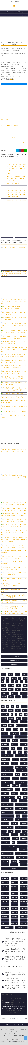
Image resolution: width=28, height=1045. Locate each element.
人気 (23, 12)
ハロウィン (21, 808)
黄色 (21, 714)
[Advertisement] (14, 27)
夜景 (3, 678)
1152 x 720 (17, 176)
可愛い (10, 710)
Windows (24, 785)
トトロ (3, 831)
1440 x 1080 (22, 166)
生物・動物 (11, 685)
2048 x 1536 (23, 886)
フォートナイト (21, 857)
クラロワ (24, 865)
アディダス (15, 838)
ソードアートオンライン (8, 770)
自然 (22, 15)
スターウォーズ (21, 755)
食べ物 (12, 748)
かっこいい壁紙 (5, 785)
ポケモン (17, 789)
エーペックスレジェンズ (8, 816)
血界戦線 (14, 861)
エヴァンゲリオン (7, 737)
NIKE (14, 823)
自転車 (18, 816)
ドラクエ (21, 853)
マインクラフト (5, 778)
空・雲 (25, 678)
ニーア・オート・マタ (21, 827)
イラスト (13, 15)
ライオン (7, 767)
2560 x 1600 (14, 901)
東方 (24, 759)
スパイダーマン (21, 782)
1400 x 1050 (14, 166)
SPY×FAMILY (5, 861)
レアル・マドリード (22, 842)
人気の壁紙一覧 (14, 664)
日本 (18, 718)
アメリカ (15, 729)
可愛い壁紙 (15, 785)
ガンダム (25, 816)
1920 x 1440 (14, 886)
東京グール (15, 778)
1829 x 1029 (21, 193)
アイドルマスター (7, 804)
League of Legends (7, 812)
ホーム (3, 12)
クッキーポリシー (8, 1035)
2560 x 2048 (5, 893)
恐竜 (25, 789)
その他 (24, 697)
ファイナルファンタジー (21, 737)
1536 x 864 (5, 916)
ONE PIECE (24, 722)
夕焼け (14, 722)
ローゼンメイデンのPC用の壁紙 (9, 125)
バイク (10, 689)
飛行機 (3, 689)
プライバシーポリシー (16, 1033)
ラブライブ (23, 793)
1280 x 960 (24, 878)
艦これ (17, 774)
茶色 (5, 733)
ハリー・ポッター (21, 819)
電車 (25, 685)
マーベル (14, 763)
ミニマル (14, 744)
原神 (11, 831)
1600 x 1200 (10, 168)
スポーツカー (5, 714)
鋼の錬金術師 (7, 819)
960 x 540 (10, 187)
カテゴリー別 (13, 12)
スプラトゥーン (21, 812)
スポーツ (14, 693)
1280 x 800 (5, 897)
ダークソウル (5, 763)
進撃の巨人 (15, 740)
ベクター (24, 744)
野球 (25, 689)
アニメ (3, 15)
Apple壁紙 (23, 838)
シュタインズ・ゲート (7, 774)
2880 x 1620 (14, 923)
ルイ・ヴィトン (5, 842)
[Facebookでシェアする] (20, 150)
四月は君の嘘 (5, 834)
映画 (11, 697)
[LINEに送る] (25, 150)
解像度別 (19, 12)
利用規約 (7, 1002)
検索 (7, 12)
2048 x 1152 (18, 195)
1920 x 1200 (10, 180)
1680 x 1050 (21, 178)
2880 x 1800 (23, 901)
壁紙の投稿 (21, 1035)
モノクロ (19, 748)
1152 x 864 (18, 164)
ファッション (5, 801)
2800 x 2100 (14, 889)
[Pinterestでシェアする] (22, 150)
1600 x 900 (14, 193)
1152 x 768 (10, 200)
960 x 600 (10, 176)
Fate (3, 752)
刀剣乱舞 (24, 823)
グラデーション (5, 759)
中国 (5, 793)
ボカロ (5, 722)
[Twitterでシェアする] (17, 150)
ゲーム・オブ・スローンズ (8, 797)
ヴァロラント (23, 740)
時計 (13, 842)
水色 (26, 714)
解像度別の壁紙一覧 (15, 660)
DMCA (15, 1035)
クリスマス (24, 778)
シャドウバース (7, 827)
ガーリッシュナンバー (14, 846)
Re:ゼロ (25, 831)
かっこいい (24, 706)
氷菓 (24, 834)
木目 (20, 752)
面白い (25, 797)
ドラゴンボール (14, 733)
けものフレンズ (23, 861)
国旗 (25, 752)
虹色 (25, 774)
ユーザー (14, 137)
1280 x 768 (17, 183)
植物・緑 (14, 678)
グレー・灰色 (5, 744)
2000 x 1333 (21, 927)
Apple (8, 752)
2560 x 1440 (15, 197)
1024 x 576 (17, 187)
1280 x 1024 (10, 173)
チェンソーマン (5, 838)
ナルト (3, 740)
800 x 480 (10, 183)
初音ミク (4, 725)
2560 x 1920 (5, 889)
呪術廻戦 (14, 868)
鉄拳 (14, 801)
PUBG (23, 849)
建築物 (18, 697)
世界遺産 (4, 697)
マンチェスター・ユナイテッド (9, 849)
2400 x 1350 (23, 920)
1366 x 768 (10, 191)
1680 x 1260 (18, 168)
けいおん (14, 834)
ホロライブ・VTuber (7, 853)
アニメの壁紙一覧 (14, 657)
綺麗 (3, 706)
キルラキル (5, 865)
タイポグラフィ (23, 801)
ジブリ (21, 770)
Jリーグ (21, 804)
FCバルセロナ (5, 823)
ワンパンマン (7, 782)
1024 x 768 (10, 164)
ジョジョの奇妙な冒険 (7, 789)
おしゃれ (8, 729)
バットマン (7, 755)
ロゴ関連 (11, 725)
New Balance (14, 865)
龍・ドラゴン (5, 748)
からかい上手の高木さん (8, 857)
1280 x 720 (21, 189)
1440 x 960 (18, 200)
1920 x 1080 (10, 195)
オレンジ (11, 718)
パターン (18, 15)
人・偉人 (24, 763)
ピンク (24, 710)
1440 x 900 (14, 178)
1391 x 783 (18, 191)
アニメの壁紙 (4, 119)
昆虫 (4, 685)
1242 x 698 (14, 189)
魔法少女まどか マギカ (21, 767)
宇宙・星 (25, 674)
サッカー (5, 693)
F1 (19, 797)
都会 (25, 718)
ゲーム (7, 15)
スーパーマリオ (7, 808)
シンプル (4, 718)
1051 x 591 (14, 908)
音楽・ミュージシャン (21, 725)
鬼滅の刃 (14, 793)
